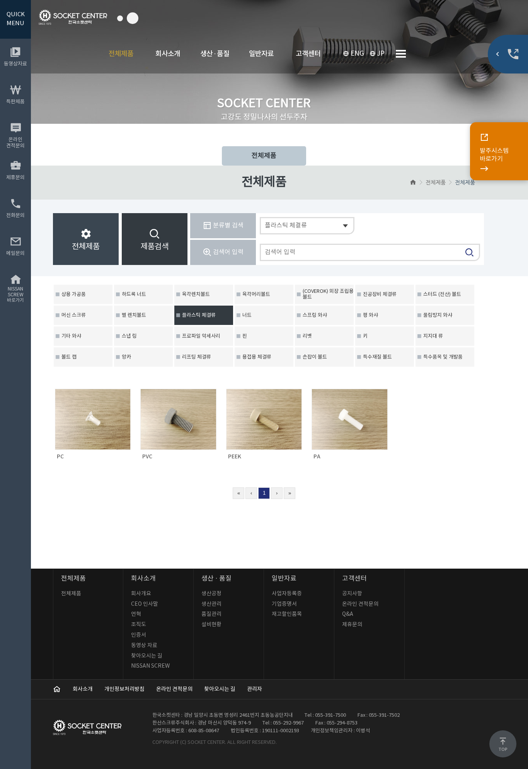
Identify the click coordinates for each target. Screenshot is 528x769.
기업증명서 (284, 604)
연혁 (136, 614)
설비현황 (211, 625)
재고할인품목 (287, 614)
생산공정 (211, 594)
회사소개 (167, 54)
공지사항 (352, 594)
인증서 (138, 635)
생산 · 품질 (214, 54)
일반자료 (261, 54)
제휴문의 (352, 625)
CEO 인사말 (144, 604)
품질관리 (211, 614)
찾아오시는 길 (146, 656)
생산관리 (211, 604)
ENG (357, 54)
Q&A (347, 614)
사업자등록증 (287, 594)
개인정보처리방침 (124, 689)
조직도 (138, 625)
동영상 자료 (144, 646)
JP (381, 54)
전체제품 (121, 54)
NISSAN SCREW (150, 666)
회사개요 (141, 594)
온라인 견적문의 (360, 604)
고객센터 (308, 54)
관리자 (254, 689)
